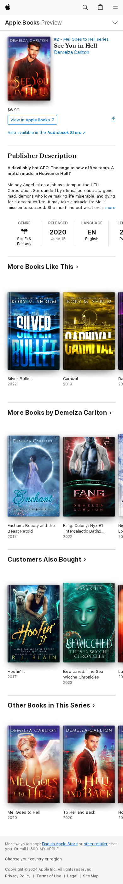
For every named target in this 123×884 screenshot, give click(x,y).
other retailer (96, 844)
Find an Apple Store (60, 844)
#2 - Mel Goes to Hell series (81, 39)
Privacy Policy (18, 876)
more (110, 207)
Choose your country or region (33, 859)
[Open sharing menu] (113, 120)
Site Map (91, 876)
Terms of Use (49, 876)
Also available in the (44, 132)
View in (30, 120)
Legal (72, 876)
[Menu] (115, 7)
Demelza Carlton (71, 52)
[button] (85, 7)
